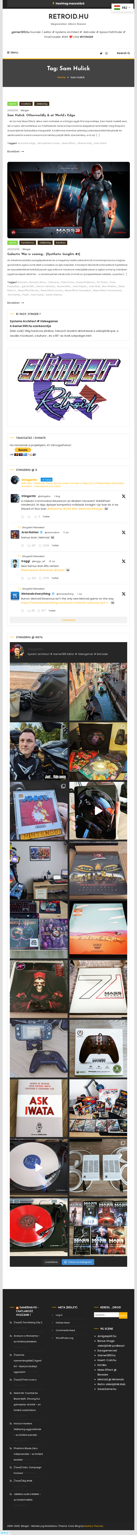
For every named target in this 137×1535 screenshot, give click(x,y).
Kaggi (25, 561)
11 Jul (65, 532)
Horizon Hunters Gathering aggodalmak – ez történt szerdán (27, 1429)
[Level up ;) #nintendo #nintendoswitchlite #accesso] (39, 1049)
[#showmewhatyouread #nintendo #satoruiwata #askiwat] (39, 1108)
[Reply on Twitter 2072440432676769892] (23, 611)
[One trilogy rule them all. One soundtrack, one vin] (98, 989)
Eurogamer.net (107, 1350)
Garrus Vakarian (45, 286)
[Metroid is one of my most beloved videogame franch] (98, 1108)
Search (122, 53)
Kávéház (60, 242)
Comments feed (65, 1330)
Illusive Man (63, 286)
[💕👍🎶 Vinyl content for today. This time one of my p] (39, 1168)
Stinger (25, 110)
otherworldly (84, 143)
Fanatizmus (27, 242)
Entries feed (63, 1322)
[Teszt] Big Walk (23, 1480)
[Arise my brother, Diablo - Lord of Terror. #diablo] (39, 989)
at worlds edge (26, 143)
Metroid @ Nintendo (111, 1379)
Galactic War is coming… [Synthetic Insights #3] (43, 254)
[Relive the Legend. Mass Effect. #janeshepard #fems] (98, 811)
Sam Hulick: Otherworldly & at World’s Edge (41, 115)
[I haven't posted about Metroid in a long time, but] (39, 811)
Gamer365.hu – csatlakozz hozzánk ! (27, 1311)
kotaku (102, 1365)
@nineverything (65, 593)
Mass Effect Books (28, 290)
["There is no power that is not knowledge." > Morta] (39, 930)
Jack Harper (79, 286)
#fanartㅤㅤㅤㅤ (59, 570)
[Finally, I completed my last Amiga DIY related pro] (98, 1168)
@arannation (52, 532)
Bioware (22, 282)
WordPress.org (64, 1338)
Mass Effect (68, 143)
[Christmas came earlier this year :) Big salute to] (98, 1049)
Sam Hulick (100, 143)
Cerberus (53, 282)
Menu (14, 52)
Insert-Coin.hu (107, 1360)
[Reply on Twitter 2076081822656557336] (23, 546)
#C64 (67, 509)
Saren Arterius (54, 294)
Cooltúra (26, 103)
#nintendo (46, 570)
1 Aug (57, 496)
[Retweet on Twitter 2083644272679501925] (30, 517)
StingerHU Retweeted (33, 527)
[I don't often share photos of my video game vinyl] (98, 751)
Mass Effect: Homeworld (107, 290)
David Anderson (85, 282)
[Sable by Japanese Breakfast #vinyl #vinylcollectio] (98, 930)
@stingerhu (44, 496)
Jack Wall (94, 286)
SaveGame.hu (107, 1389)
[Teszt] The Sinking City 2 (28, 1322)
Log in (59, 1315)
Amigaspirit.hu (107, 1336)
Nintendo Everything (35, 594)
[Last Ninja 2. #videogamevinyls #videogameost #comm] (98, 870)
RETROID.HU (69, 17)
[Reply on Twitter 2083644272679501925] (23, 517)
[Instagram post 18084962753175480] (39, 751)
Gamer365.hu (107, 1355)
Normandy (14, 294)
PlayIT (25, 294)
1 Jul (79, 593)
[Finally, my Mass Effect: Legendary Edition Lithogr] (39, 870)
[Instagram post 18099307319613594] (39, 692)
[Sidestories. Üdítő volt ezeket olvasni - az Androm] (98, 1227)
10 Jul (52, 561)
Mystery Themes (93, 1526)
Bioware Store (37, 282)
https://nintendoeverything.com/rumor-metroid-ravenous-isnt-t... (65, 603)
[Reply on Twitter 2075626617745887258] (23, 578)
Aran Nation (30, 532)
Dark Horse (67, 282)
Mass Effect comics (52, 290)
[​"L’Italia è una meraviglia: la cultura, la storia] (98, 692)
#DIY (75, 509)
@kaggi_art (38, 561)
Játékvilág (41, 103)
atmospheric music (48, 143)
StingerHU (28, 496)
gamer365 (28, 286)
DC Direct (102, 282)
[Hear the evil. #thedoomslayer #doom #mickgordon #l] (39, 1227)
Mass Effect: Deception (78, 290)
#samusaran (29, 570)
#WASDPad (54, 509)
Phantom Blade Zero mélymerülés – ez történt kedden (28, 1454)
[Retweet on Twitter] (19, 527)
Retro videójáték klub (111, 1384)
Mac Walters (109, 286)
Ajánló (12, 103)
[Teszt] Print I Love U (25, 1379)
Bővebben (14, 151)
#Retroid (85, 509)
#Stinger (97, 509)
